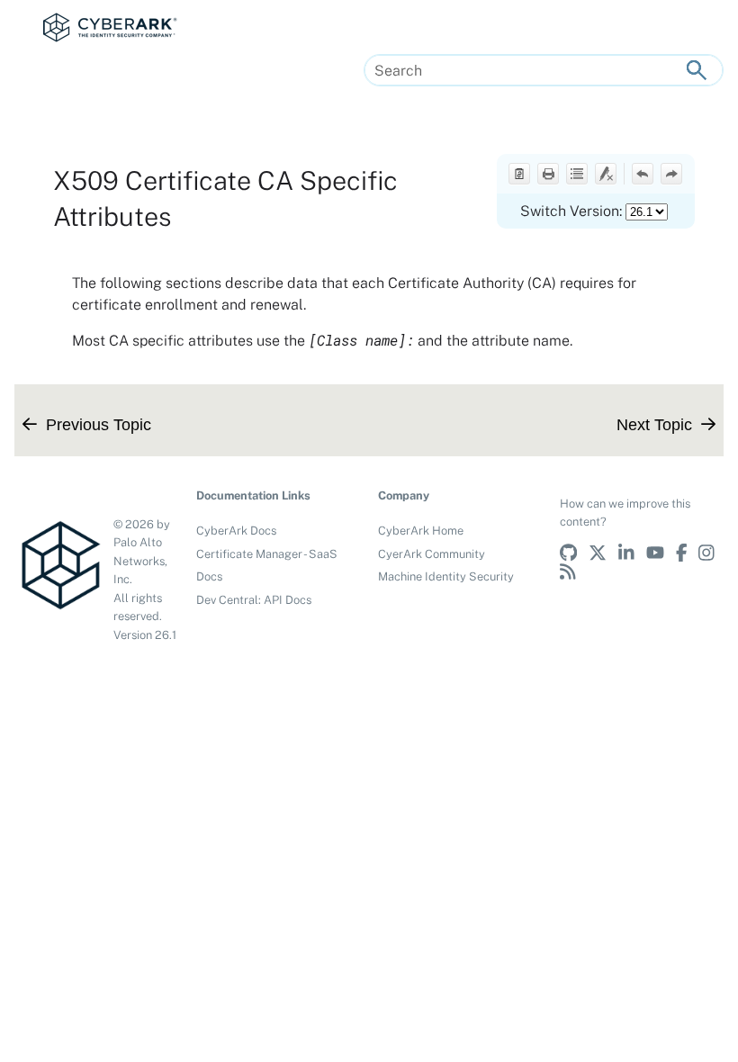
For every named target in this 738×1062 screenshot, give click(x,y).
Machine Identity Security (446, 576)
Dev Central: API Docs (253, 600)
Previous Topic (98, 424)
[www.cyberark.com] (572, 570)
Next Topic (654, 424)
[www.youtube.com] (661, 551)
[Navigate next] (671, 173)
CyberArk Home (421, 530)
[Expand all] (577, 173)
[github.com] (574, 551)
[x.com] (603, 551)
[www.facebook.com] (687, 551)
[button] (696, 70)
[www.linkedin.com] (632, 551)
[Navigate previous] (642, 173)
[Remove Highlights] (605, 173)
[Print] (548, 173)
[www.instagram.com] (711, 551)
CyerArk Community (431, 554)
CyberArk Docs (236, 530)
